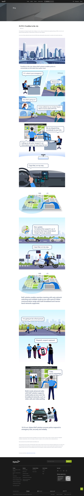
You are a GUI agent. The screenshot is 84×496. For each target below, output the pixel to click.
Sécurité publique (25, 469)
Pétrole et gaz (24, 471)
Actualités (43, 469)
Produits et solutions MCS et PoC (17, 473)
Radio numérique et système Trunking (16, 470)
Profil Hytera (34, 469)
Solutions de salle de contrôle (17, 477)
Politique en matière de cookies (67, 494)
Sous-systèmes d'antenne (16, 485)
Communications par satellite (17, 483)
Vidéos (43, 471)
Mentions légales (53, 494)
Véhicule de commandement (16, 481)
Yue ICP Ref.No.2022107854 (35, 494)
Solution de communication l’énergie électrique (26, 480)
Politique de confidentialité (59, 494)
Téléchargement (77, 1)
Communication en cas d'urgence (27, 477)
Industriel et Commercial (26, 475)
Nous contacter (35, 471)
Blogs (43, 473)
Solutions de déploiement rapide (17, 479)
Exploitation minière (25, 473)
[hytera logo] (4, 1)
